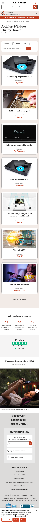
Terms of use (15, 495)
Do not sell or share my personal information (19, 482)
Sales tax (7, 495)
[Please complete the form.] (28, 48)
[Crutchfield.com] (19, 2)
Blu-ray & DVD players (12, 21)
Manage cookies (19, 478)
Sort (25, 43)
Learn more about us (18, 364)
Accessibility (24, 495)
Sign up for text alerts (16, 451)
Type (16, 43)
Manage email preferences (19, 489)
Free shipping (19, 17)
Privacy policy (19, 471)
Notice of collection (20, 486)
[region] (19, 391)
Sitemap (32, 495)
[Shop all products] (2, 2)
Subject (6, 43)
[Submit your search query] (35, 7)
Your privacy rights (19, 475)
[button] (37, 391)
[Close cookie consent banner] (37, 510)
